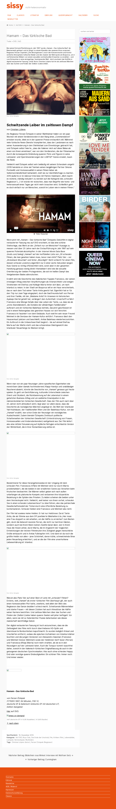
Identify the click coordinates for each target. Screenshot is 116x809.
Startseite (9, 777)
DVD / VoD (17, 41)
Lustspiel (10, 740)
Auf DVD (19, 737)
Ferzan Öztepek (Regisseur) (41, 742)
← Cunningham (40, 759)
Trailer (9, 41)
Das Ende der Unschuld (40, 737)
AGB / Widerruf (11, 786)
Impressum (10, 790)
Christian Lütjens (18, 129)
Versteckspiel (19, 740)
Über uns (48, 15)
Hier (8, 711)
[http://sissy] (27, 9)
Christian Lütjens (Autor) (21, 742)
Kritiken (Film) (58, 737)
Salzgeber (83, 15)
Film (9, 15)
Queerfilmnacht (65, 15)
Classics (20, 15)
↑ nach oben (13, 723)
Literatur (34, 15)
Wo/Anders (29, 740)
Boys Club (26, 737)
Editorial (9, 780)
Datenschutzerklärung (14, 793)
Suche (96, 15)
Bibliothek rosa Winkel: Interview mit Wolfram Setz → (41, 755)
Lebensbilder (69, 737)
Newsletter (12, 19)
